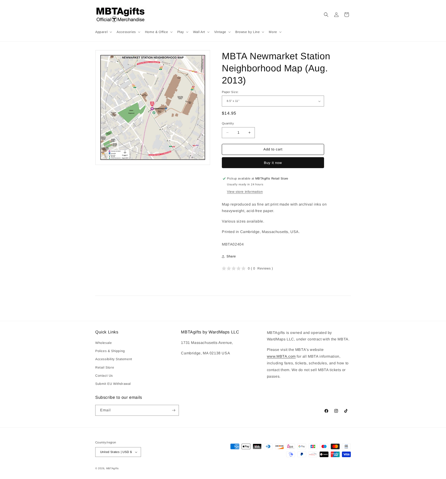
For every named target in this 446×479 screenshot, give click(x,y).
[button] (103, 32)
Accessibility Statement (113, 359)
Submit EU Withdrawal (113, 384)
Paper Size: (230, 92)
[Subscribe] (173, 410)
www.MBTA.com (281, 356)
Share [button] (231, 256)
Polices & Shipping (110, 351)
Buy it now (273, 163)
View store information (245, 191)
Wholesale (103, 343)
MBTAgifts (112, 468)
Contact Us (104, 375)
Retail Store (104, 367)
